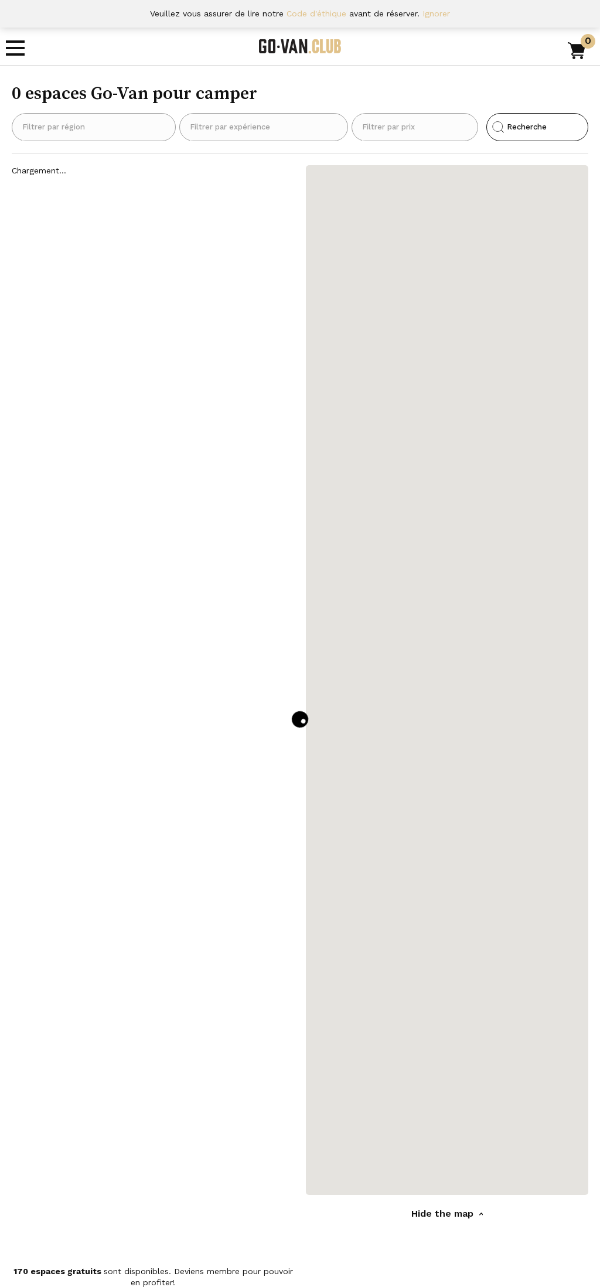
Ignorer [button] (436, 13)
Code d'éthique (316, 13)
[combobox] (94, 127)
